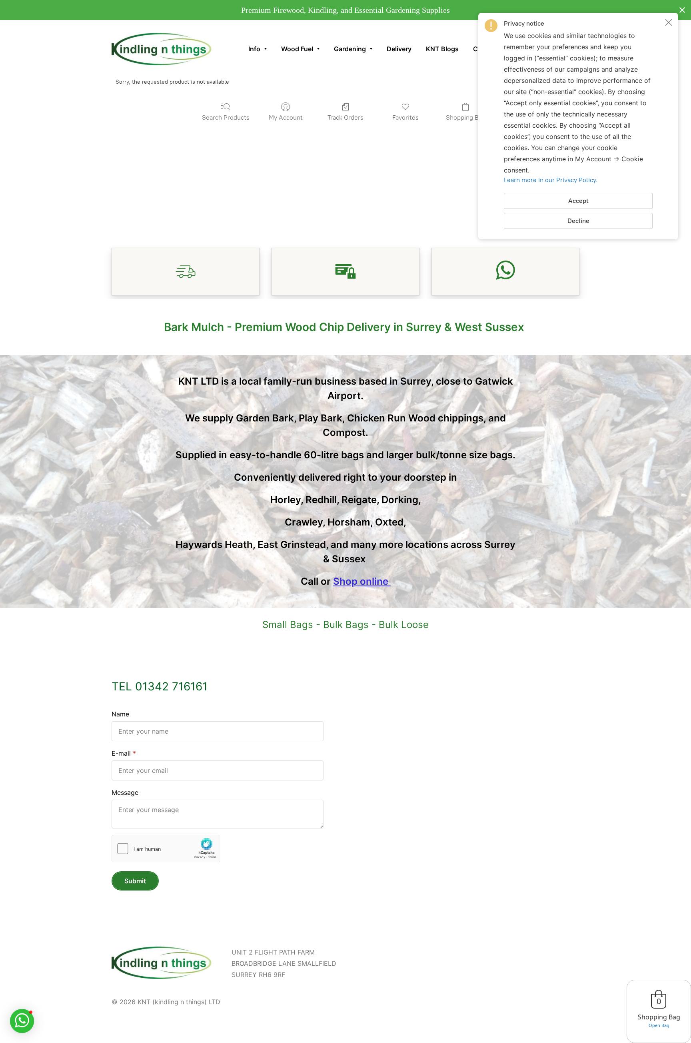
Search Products (226, 117)
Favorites (405, 117)
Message (125, 792)
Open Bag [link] (659, 1025)
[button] (668, 22)
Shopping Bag (465, 117)
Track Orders (345, 117)
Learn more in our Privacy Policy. (551, 180)
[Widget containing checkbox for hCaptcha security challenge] (166, 848)
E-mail (121, 753)
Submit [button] (135, 881)
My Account (286, 117)
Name (120, 714)
